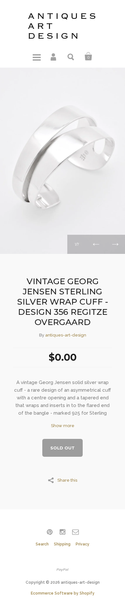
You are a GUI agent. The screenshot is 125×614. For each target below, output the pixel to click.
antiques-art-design (65, 335)
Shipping (62, 544)
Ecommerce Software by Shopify (63, 593)
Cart (88, 56)
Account (54, 56)
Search (71, 56)
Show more (62, 426)
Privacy (82, 544)
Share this (67, 480)
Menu (36, 56)
